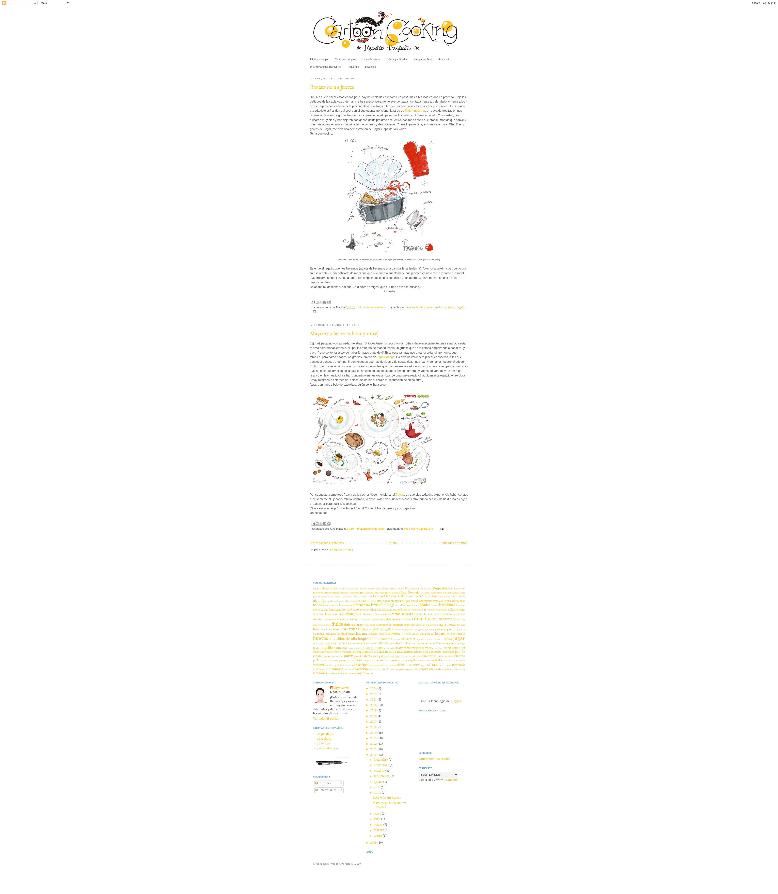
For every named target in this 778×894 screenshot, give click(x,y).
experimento (447, 624)
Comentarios (327, 790)
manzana (340, 647)
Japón (388, 592)
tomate (337, 669)
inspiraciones (369, 639)
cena (407, 528)
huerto (460, 633)
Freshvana (318, 592)
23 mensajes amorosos (372, 307)
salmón (460, 660)
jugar (451, 307)
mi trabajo (324, 738)
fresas (336, 629)
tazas (439, 665)
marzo (378, 824)
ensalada (397, 624)
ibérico (333, 639)
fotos (329, 629)
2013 (373, 738)
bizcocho (378, 605)
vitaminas (320, 673)
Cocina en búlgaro (345, 59)
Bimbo (371, 588)
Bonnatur (382, 588)
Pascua (357, 596)
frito (345, 629)
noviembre (382, 765)
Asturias (343, 588)
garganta (419, 629)
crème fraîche (340, 619)
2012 (373, 743)
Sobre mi (443, 59)
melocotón (437, 648)
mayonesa (418, 647)
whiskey (332, 673)
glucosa (461, 629)
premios (345, 660)
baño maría (330, 605)
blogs (390, 605)
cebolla (453, 609)
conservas (459, 614)
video (454, 669)
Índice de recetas (371, 59)
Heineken (354, 592)
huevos (320, 638)
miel (462, 647)
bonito (420, 307)
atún (435, 600)
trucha (372, 669)
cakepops (375, 609)
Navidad (335, 596)
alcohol (364, 600)
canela (407, 609)
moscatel (347, 651)
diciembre (381, 759)
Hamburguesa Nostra (336, 592)
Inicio (393, 543)
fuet (369, 629)
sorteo (401, 664)
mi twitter (324, 743)
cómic (407, 619)
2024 (373, 688)
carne (426, 609)
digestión (318, 625)
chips (342, 614)
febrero (379, 830)
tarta (431, 665)
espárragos (432, 625)
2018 (373, 716)
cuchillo (374, 619)
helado (373, 633)
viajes (445, 669)
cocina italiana (423, 614)
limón (400, 643)
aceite (330, 601)
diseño (327, 625)
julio (377, 787)
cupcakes (385, 619)
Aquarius (331, 588)
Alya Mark (341, 688)
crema (327, 619)
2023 (373, 694)
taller (416, 664)
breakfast (447, 605)
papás (326, 656)
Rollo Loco (405, 596)
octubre (379, 770)
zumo (369, 673)
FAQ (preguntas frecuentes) (326, 66)
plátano (459, 656)
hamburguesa (346, 633)
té (387, 669)
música (379, 651)
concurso (446, 614)
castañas (443, 609)
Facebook (370, 66)
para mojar (337, 656)
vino (462, 669)
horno (443, 307)
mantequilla (323, 648)
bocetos (410, 307)
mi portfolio (325, 733)
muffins (368, 651)
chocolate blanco (372, 614)
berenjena (345, 605)
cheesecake (331, 614)
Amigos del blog (422, 59)
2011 (373, 749)
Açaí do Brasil (357, 588)
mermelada (451, 647)
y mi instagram (327, 748)
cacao (324, 609)
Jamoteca (379, 592)
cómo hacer (424, 618)
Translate (451, 779)
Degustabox (442, 588)
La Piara (424, 592)
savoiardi (350, 665)
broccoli (460, 605)
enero (378, 835)
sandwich (319, 664)
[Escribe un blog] (317, 302)
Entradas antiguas (454, 543)
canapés (398, 609)
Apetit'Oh (319, 588)
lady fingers (325, 643)
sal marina (424, 660)
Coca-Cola (426, 588)
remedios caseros (388, 660)
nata (400, 651)
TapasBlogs (426, 528)
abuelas (319, 601)
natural (408, 651)
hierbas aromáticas (389, 634)
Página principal (319, 59)
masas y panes (371, 648)
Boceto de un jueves (332, 87)
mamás (451, 643)
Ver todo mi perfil (325, 718)
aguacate (339, 601)
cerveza (318, 614)
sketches (362, 664)
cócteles (397, 619)
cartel (434, 609)
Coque (399, 494)
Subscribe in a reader (434, 758)
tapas (423, 665)
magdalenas (437, 643)
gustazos (330, 633)
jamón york (408, 639)
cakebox (364, 609)
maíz (428, 647)
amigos (405, 600)
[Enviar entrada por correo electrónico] (313, 311)
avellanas (445, 600)
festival (461, 625)
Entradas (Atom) (341, 550)
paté (375, 656)
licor (392, 643)
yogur (361, 673)
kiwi (315, 643)
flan (323, 629)
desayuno (447, 619)
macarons (423, 643)
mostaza (358, 652)
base (462, 600)
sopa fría (379, 665)
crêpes (353, 619)
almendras (383, 600)
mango (461, 643)
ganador (409, 629)
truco (381, 669)
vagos (399, 669)
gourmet (318, 633)
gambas (399, 629)
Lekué (433, 592)
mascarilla (389, 648)
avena (455, 600)
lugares (410, 643)
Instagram (353, 66)
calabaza (387, 609)
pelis (382, 656)
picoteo (416, 656)
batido (317, 605)
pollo (316, 660)
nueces (436, 651)
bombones (412, 605)
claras (386, 614)
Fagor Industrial (415, 110)
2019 (373, 710)
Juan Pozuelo (410, 592)
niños (418, 651)
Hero (363, 592)
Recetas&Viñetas (384, 596)
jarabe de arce (434, 639)
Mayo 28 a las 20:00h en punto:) (344, 333)
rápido (412, 660)
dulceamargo (353, 624)
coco (436, 614)
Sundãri (418, 596)
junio (378, 792)
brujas (316, 609)
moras (337, 652)
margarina (353, 648)
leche (337, 643)
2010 (373, 754)
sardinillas (338, 665)
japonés (421, 639)
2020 (373, 705)
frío (363, 629)
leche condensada (353, 643)
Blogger (456, 701)
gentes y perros (445, 629)
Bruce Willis (397, 588)
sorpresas (390, 665)
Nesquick (347, 596)
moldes (329, 652)
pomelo (325, 660)
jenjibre (448, 639)
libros (384, 643)
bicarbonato (361, 605)
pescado (390, 656)
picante (400, 656)
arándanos (425, 600)
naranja (390, 651)
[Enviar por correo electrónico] (313, 302)
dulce (337, 624)
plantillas (448, 656)
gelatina (429, 629)
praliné (334, 660)
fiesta (316, 629)
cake (356, 609)
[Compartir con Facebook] (325, 302)
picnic (408, 656)
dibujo (460, 619)
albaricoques (351, 601)
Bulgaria (412, 588)
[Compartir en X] (321, 302)
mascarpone (403, 647)
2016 (373, 727)
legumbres (372, 643)
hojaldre (406, 634)
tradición (360, 669)
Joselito (396, 592)
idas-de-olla (347, 639)
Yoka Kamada (447, 596)
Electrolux (459, 588)
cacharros (431, 307)
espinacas (419, 625)
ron (404, 660)
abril (377, 819)
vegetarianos (412, 669)
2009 (373, 842)
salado (436, 660)
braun (435, 605)
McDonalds (324, 596)
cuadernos (363, 619)
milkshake (318, 652)
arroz (414, 600)
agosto (378, 781)
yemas (352, 673)
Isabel (370, 592)
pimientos (429, 656)
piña (440, 656)
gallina (389, 629)
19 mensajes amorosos (370, 528)
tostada (348, 669)
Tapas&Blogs (385, 357)
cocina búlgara (402, 614)
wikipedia (342, 673)
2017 (373, 721)
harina (361, 633)
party (414, 528)
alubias (395, 600)
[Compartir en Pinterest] (329, 302)
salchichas (449, 660)
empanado (385, 624)
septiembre (382, 776)
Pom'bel (367, 596)
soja (371, 665)
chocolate (354, 614)
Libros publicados (397, 59)
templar (447, 665)
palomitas (448, 651)
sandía (328, 665)
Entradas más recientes (327, 543)
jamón (396, 639)
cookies (317, 619)
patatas (367, 656)
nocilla (426, 652)
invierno (386, 639)
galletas (378, 629)
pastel (357, 656)
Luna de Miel (444, 592)
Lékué (454, 592)
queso (357, 660)
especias (409, 624)
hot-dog (451, 634)
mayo (378, 813)
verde (437, 669)
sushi (409, 665)
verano (427, 669)
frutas (354, 629)
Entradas (324, 783)
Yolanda (460, 596)
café (349, 609)
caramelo (416, 609)
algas (373, 601)
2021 (373, 699)
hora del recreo (423, 633)
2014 (373, 732)
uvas (391, 669)
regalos (461, 307)
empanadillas (370, 625)
